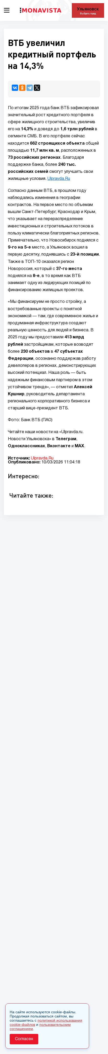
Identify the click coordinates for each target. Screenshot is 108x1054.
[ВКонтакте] (15, 88)
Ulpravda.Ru (58, 179)
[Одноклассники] (22, 88)
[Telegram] (29, 88)
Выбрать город (88, 13)
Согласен (24, 1039)
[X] (37, 88)
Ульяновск (88, 8)
